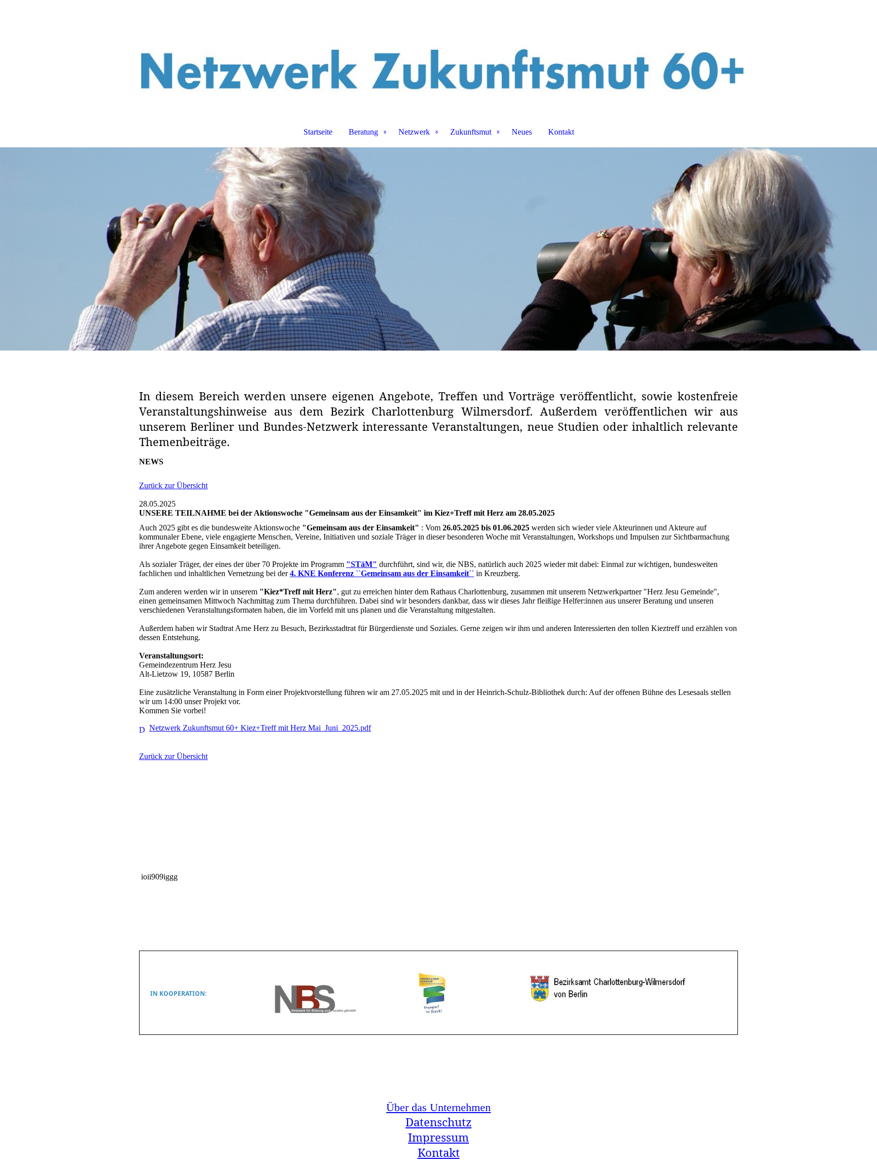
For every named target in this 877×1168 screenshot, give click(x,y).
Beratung (363, 132)
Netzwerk (414, 132)
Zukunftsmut (470, 132)
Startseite (317, 132)
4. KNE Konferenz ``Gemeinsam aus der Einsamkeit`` (382, 573)
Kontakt (561, 132)
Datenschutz (438, 1121)
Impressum (438, 1137)
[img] (438, 54)
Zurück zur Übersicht (173, 485)
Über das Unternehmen (438, 1107)
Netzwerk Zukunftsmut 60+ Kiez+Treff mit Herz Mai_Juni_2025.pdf (260, 727)
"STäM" (361, 564)
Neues (522, 132)
